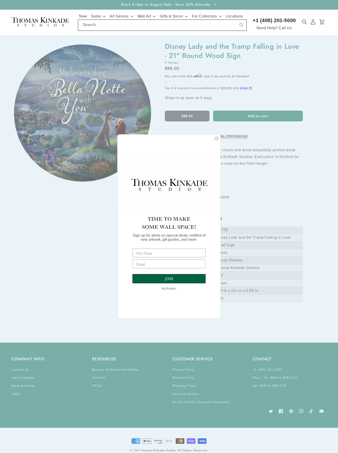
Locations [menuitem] (234, 16)
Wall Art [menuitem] (144, 16)
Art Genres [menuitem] (119, 16)
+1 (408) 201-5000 (274, 20)
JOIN (169, 278)
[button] (304, 22)
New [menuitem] (83, 16)
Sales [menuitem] (96, 16)
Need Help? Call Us (274, 28)
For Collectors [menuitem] (204, 16)
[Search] (241, 25)
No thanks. (169, 288)
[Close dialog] (216, 138)
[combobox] (162, 25)
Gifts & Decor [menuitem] (171, 16)
